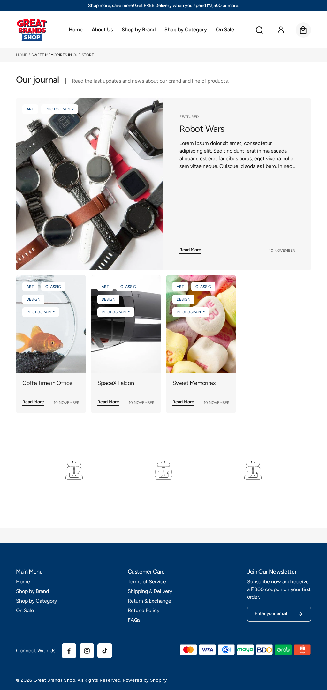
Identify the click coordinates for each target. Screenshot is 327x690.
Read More (190, 249)
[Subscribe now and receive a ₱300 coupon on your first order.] (300, 614)
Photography (59, 109)
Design (33, 299)
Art (30, 109)
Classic (53, 286)
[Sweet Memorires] (201, 324)
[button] (138, 30)
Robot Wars (201, 129)
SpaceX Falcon (115, 383)
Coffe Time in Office (47, 383)
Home (21, 55)
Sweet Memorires (194, 383)
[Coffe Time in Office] (51, 324)
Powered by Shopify (145, 680)
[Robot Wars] (90, 184)
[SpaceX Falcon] (126, 324)
